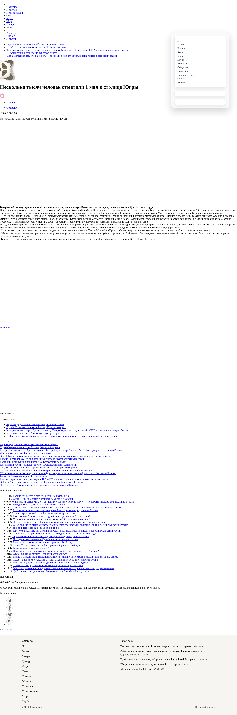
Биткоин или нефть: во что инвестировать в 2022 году (43, 542)
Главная (10, 102)
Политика (11, 9)
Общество (12, 6)
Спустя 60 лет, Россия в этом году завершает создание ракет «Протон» (39, 485)
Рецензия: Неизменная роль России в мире (23, 476)
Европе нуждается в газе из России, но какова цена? (35, 44)
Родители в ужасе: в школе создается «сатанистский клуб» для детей (51, 562)
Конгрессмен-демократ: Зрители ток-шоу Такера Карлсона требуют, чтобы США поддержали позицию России (67, 50)
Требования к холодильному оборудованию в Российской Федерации (51, 571)
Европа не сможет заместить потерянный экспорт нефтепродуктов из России (42, 459)
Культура (11, 33)
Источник (5, 327)
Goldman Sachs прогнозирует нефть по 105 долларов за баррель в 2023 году (41, 482)
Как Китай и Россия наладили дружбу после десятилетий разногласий (38, 464)
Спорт (9, 15)
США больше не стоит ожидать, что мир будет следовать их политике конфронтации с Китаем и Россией (58, 473)
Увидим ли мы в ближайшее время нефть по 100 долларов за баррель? (38, 467)
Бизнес (10, 27)
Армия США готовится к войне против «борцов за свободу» (46, 545)
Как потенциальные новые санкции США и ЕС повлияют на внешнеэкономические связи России (54, 479)
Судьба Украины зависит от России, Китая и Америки (36, 47)
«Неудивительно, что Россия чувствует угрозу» (32, 52)
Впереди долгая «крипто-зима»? (31, 548)
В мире (10, 24)
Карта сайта (6, 629)
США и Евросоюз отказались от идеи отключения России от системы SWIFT (55, 559)
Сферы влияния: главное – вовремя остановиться (40, 553)
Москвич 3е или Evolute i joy (136, 669)
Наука (9, 18)
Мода (9, 21)
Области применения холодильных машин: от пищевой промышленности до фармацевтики (63, 568)
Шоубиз (10, 35)
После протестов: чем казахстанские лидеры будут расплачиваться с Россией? (56, 551)
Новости (11, 38)
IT (7, 30)
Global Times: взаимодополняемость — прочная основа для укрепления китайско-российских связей (61, 55)
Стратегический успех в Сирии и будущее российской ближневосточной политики (46, 470)
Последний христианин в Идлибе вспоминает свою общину (46, 539)
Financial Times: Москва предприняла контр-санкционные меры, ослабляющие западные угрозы (65, 556)
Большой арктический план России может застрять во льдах (33, 461)
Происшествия (14, 12)
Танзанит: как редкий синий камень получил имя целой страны (48, 565)
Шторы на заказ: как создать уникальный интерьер (148, 664)
